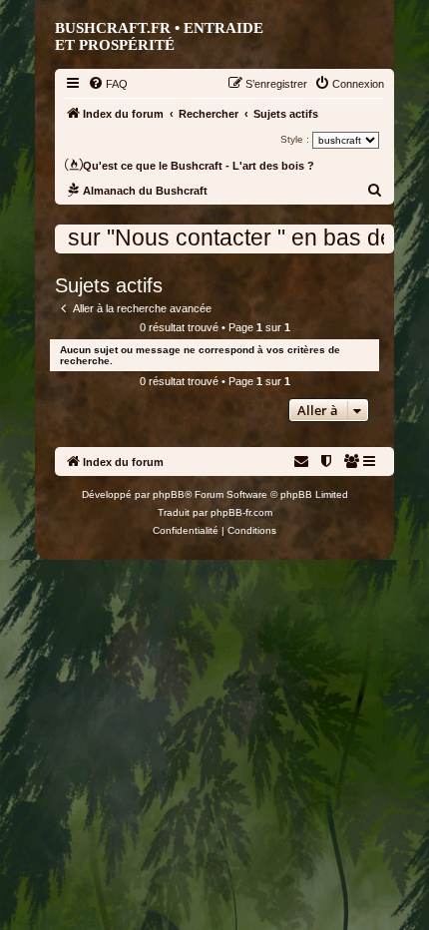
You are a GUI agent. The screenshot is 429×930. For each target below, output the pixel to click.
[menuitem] (108, 84)
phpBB (169, 494)
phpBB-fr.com (241, 512)
